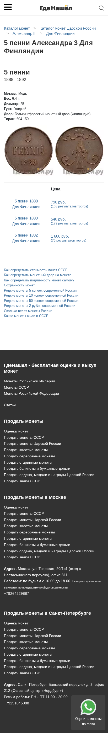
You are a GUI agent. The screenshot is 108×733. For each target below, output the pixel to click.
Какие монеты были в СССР (26, 316)
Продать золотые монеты (26, 450)
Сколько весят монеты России (28, 311)
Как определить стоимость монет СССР (36, 270)
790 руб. (69, 204)
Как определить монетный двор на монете (37, 275)
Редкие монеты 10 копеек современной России (41, 295)
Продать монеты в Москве (35, 497)
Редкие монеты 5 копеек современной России (40, 290)
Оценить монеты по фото (88, 721)
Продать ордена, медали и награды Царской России (49, 475)
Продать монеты (23, 421)
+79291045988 (16, 703)
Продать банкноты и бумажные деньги (37, 468)
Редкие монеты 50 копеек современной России (41, 301)
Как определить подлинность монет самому (39, 280)
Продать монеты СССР (24, 437)
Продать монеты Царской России (32, 443)
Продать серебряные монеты (29, 456)
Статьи (10, 405)
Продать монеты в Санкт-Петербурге (47, 613)
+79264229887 (16, 593)
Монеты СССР (16, 387)
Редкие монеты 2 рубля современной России (39, 306)
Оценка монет (16, 431)
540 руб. (69, 221)
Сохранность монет (19, 285)
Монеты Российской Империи (29, 381)
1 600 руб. (68, 238)
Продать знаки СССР (22, 481)
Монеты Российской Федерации (31, 393)
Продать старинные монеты (28, 462)
